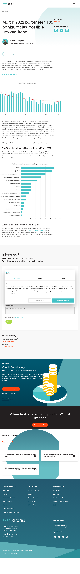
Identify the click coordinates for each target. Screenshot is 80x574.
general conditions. (19, 317)
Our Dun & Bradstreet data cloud (36, 230)
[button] (74, 4)
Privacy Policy (12, 554)
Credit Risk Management (11, 54)
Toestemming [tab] (16, 278)
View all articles (8, 442)
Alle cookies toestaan (63, 300)
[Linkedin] (55, 537)
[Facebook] (59, 537)
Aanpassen (39, 300)
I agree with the (16, 317)
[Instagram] (67, 537)
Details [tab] (40, 278)
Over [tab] (63, 278)
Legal (4, 554)
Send (8, 322)
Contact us (57, 22)
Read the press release (9, 74)
